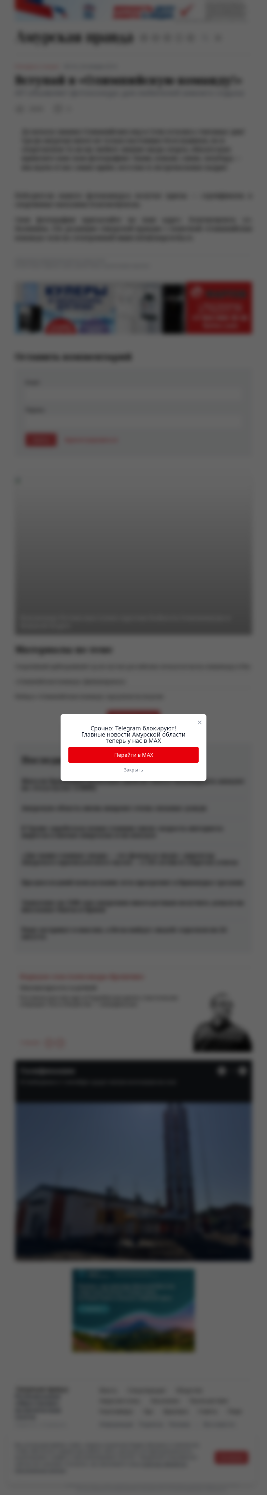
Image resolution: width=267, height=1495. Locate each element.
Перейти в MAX (133, 754)
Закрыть (133, 770)
